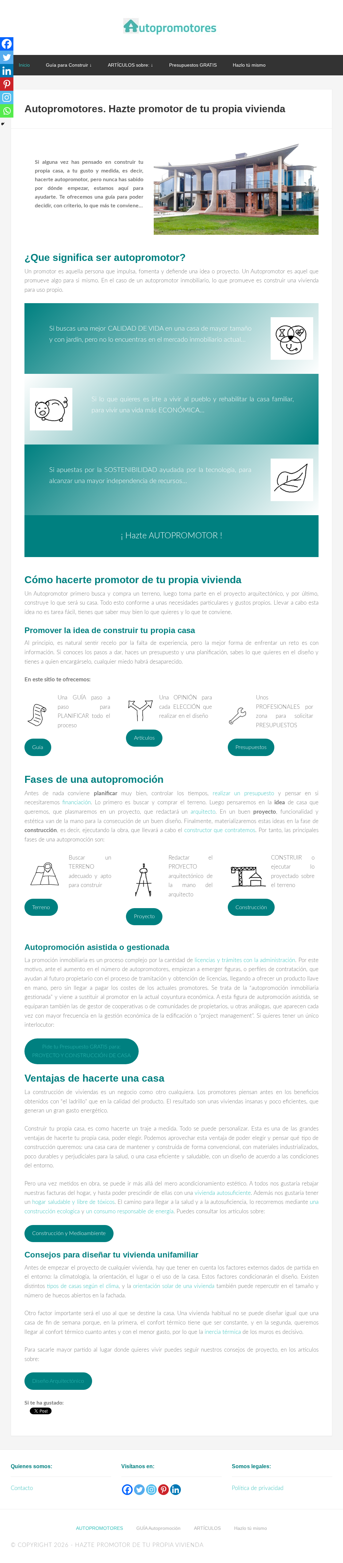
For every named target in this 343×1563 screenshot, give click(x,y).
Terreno (41, 907)
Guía (37, 747)
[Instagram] (6, 97)
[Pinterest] (6, 84)
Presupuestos (251, 747)
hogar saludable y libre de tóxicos (73, 1202)
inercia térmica (223, 1332)
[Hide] (2, 124)
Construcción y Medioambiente (69, 1233)
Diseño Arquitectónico (58, 1381)
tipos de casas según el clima (83, 1286)
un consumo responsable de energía (130, 1211)
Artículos (144, 738)
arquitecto (203, 812)
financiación (76, 802)
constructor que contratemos (219, 830)
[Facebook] (6, 44)
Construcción (251, 907)
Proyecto (144, 916)
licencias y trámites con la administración (245, 960)
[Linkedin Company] (175, 1489)
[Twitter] (6, 57)
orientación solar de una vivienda (173, 1286)
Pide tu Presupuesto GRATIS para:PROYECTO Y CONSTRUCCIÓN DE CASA (81, 1051)
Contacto (22, 1488)
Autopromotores (171, 26)
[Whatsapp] (6, 111)
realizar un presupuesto (243, 793)
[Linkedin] (6, 70)
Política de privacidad (257, 1488)
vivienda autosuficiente (223, 1193)
